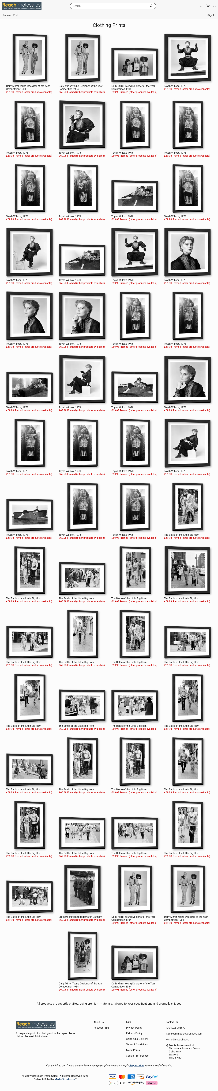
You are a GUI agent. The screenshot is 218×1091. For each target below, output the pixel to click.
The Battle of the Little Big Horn (181, 534)
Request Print (10, 15)
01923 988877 (177, 1027)
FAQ (128, 1022)
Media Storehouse (65, 1079)
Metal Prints (133, 1050)
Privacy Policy (134, 1027)
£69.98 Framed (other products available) (29, 92)
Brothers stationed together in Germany (80, 916)
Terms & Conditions (137, 1044)
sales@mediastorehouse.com (185, 1033)
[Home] (21, 8)
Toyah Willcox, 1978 (175, 86)
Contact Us (172, 1022)
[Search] (151, 6)
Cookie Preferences (137, 1055)
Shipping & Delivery (137, 1038)
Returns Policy (134, 1033)
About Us (99, 1022)
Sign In (211, 15)
